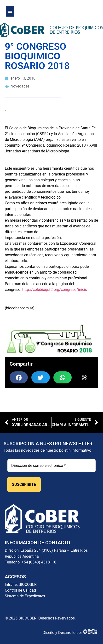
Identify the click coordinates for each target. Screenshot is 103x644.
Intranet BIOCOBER (21, 584)
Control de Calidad (20, 590)
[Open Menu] (10, 11)
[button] (19, 377)
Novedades (20, 86)
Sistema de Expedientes (25, 596)
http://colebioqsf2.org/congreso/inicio (54, 289)
